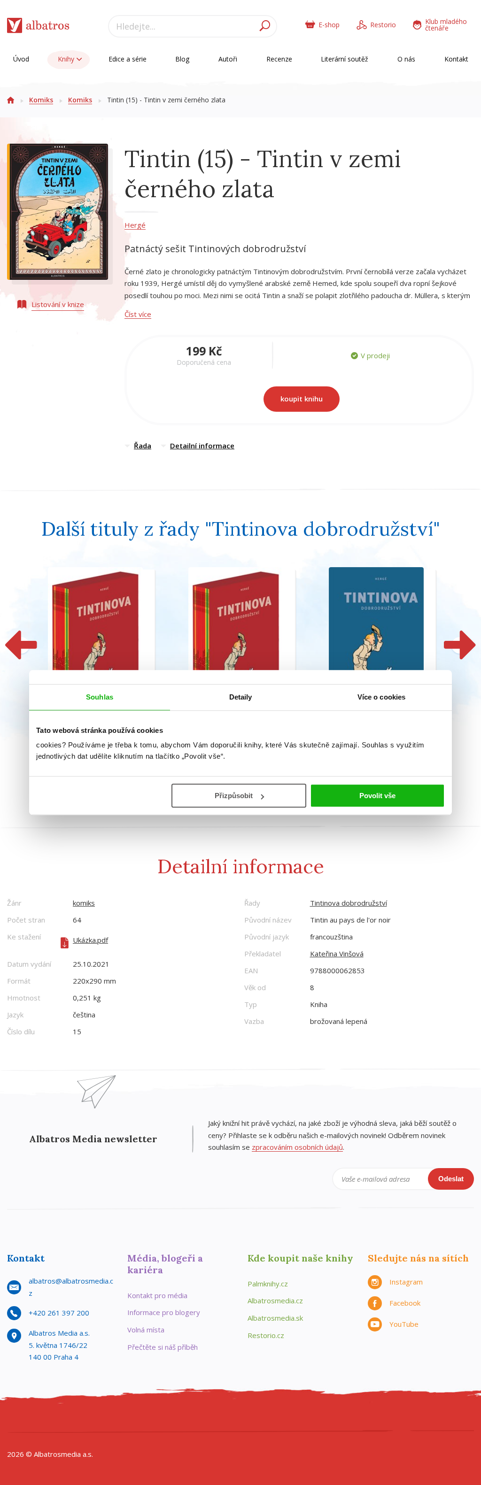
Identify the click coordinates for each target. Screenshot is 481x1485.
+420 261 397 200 (59, 1312)
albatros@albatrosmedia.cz (71, 1287)
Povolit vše (377, 796)
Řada (142, 445)
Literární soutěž (344, 58)
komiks (84, 903)
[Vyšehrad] (250, 1420)
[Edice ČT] (289, 1420)
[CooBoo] (16, 1420)
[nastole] (94, 1420)
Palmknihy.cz (268, 1283)
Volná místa (145, 1329)
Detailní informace (202, 445)
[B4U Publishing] (172, 1420)
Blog (182, 58)
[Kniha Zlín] (230, 1420)
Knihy (67, 58)
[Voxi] (269, 1420)
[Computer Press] (114, 1420)
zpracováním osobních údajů (297, 1147)
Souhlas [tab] (99, 697)
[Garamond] (386, 1420)
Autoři (227, 58)
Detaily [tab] (240, 697)
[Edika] (75, 1420)
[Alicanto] (211, 1420)
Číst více (137, 314)
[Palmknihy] (308, 1420)
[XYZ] (55, 1420)
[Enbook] (445, 1420)
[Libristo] (406, 1420)
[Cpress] (133, 1420)
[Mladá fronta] (367, 1420)
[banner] (38, 27)
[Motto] (36, 1420)
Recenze (279, 58)
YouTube (404, 1324)
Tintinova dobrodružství (348, 903)
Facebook (404, 1303)
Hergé (135, 225)
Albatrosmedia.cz (275, 1300)
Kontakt (456, 58)
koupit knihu (301, 398)
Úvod (21, 58)
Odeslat (451, 1179)
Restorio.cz (266, 1335)
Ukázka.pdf (90, 940)
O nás (406, 58)
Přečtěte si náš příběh (162, 1347)
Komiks (41, 99)
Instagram (406, 1281)
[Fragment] (192, 1420)
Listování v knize (57, 304)
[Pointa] (347, 1420)
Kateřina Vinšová (337, 953)
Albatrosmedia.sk (275, 1318)
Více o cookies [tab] (381, 697)
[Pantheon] (328, 1420)
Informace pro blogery (163, 1312)
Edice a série (128, 58)
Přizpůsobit (234, 796)
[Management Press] (153, 1420)
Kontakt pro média (157, 1295)
